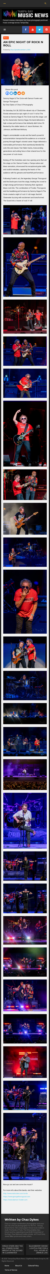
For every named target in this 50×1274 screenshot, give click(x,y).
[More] (23, 93)
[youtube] (32, 29)
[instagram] (46, 29)
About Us (18, 1266)
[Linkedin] (15, 93)
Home (7, 1266)
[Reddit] (19, 93)
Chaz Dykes (14, 50)
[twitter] (39, 29)
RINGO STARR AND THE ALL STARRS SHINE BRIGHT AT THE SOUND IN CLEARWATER (12, 1249)
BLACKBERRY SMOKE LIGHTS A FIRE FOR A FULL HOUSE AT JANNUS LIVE (38, 1249)
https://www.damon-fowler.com (15, 1200)
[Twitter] (11, 93)
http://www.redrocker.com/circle (15, 1193)
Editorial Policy (33, 1266)
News (6, 38)
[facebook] (25, 29)
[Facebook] (7, 93)
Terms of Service (11, 1270)
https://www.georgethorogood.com (16, 1197)
